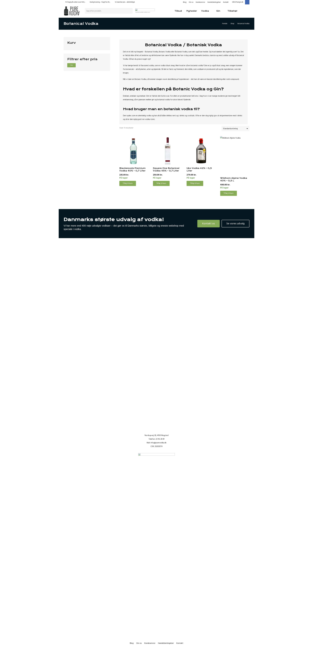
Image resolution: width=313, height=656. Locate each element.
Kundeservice (200, 2)
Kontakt (225, 2)
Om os (191, 2)
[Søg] (130, 11)
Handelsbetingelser (214, 2)
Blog (184, 2)
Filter (71, 65)
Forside (224, 23)
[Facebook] (247, 2)
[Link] (72, 11)
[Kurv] (245, 11)
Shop (232, 23)
